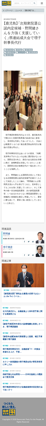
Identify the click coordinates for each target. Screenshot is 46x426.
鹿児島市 (9, 55)
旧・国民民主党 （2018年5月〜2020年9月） (6, 3)
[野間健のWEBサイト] (33, 241)
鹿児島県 (9, 50)
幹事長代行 (10, 52)
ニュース (18, 10)
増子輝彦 (28, 50)
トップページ (8, 10)
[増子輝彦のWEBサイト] (33, 255)
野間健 (19, 50)
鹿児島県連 (32, 52)
